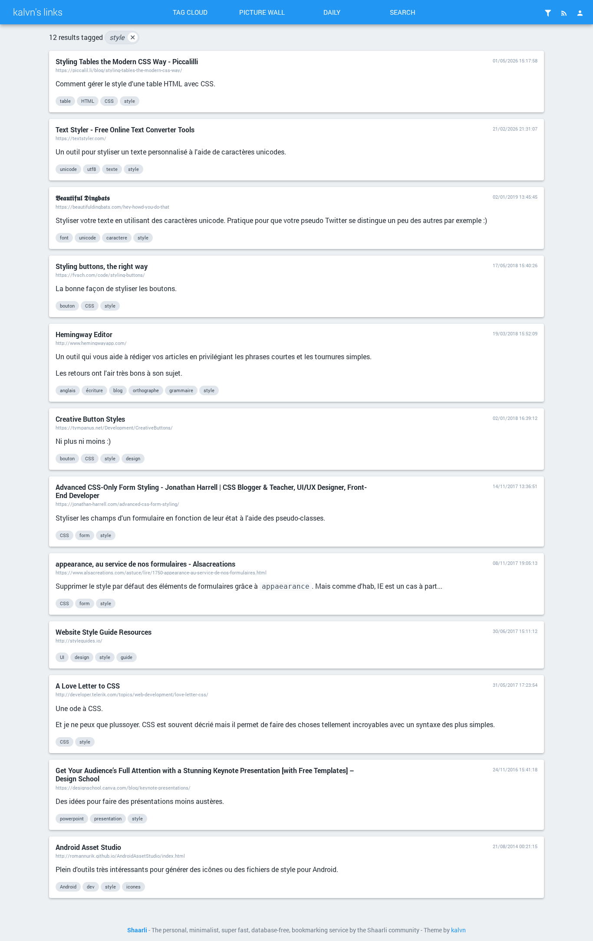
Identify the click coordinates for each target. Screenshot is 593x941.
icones (133, 886)
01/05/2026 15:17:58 (515, 60)
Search (402, 12)
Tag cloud (190, 12)
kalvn (458, 930)
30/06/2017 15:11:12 (515, 631)
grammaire (181, 390)
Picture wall (262, 12)
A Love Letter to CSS (88, 686)
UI (62, 657)
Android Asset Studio (88, 847)
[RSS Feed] (563, 13)
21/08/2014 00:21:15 (515, 846)
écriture (94, 390)
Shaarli (137, 930)
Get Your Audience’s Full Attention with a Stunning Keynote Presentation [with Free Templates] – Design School (205, 774)
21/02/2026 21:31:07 (515, 128)
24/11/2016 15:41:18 (515, 769)
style (122, 37)
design (133, 458)
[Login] (579, 13)
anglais (68, 390)
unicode (68, 169)
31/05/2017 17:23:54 (515, 685)
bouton (67, 305)
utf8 (91, 169)
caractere (116, 237)
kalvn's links (38, 12)
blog (117, 390)
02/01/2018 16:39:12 (515, 418)
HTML (87, 101)
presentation (108, 818)
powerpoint (72, 818)
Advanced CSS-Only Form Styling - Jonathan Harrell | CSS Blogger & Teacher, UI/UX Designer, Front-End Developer (211, 491)
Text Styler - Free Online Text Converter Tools (125, 129)
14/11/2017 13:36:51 (515, 486)
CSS (109, 101)
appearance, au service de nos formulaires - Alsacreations (145, 564)
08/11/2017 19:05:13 (515, 563)
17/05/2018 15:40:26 (515, 265)
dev (91, 886)
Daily (331, 12)
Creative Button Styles (90, 419)
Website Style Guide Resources (104, 632)
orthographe (146, 390)
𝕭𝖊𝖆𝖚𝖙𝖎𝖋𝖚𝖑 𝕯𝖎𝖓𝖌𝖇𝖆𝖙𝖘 (83, 197)
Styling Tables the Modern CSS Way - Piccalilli (127, 61)
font (64, 237)
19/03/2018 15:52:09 (515, 333)
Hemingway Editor (84, 334)
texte (112, 169)
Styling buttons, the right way (102, 266)
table (65, 101)
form (84, 535)
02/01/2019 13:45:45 (515, 196)
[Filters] (547, 13)
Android (68, 886)
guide (126, 657)
